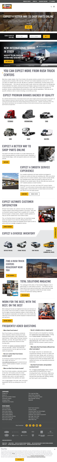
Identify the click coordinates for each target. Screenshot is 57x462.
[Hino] (33, 433)
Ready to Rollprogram (39, 369)
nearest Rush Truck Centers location (40, 334)
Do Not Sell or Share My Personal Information (22, 443)
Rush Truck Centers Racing (8, 416)
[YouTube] (37, 425)
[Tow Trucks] (35, 244)
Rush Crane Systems (7, 411)
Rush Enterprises (6, 408)
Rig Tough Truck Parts (34, 416)
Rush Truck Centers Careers (9, 396)
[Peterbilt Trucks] (10, 114)
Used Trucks (18, 65)
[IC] (33, 436)
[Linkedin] (33, 425)
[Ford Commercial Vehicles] (47, 114)
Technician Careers (6, 398)
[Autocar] (6, 436)
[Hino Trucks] (10, 131)
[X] (40, 425)
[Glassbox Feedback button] (55, 232)
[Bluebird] (15, 436)
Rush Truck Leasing (7, 419)
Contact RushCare (8, 226)
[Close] (54, 449)
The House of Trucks (33, 418)
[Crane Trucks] (22, 244)
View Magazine (25, 295)
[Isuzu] (41, 433)
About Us (4, 395)
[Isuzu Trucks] (28, 131)
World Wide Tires (32, 419)
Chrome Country (32, 409)
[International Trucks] (28, 114)
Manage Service (34, 194)
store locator (9, 380)
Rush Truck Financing (7, 418)
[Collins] (41, 436)
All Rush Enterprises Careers (35, 396)
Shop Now (28, 27)
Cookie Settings (11, 443)
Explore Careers (7, 320)
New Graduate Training (34, 398)
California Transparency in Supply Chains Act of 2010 (17, 444)
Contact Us (35, 1)
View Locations (12, 276)
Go (47, 37)
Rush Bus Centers (6, 409)
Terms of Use (4, 444)
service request (36, 336)
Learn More (24, 194)
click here (13, 453)
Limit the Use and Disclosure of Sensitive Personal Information (42, 443)
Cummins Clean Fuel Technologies (37, 411)
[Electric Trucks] (47, 131)
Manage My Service (27, 1)
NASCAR (31, 400)
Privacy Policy (4, 443)
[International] (15, 433)
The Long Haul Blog (33, 393)
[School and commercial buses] (49, 244)
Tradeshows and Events (7, 401)
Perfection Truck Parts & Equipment (37, 414)
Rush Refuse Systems (7, 413)
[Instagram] (30, 425)
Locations (53, 1)
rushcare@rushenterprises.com (9, 362)
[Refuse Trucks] (8, 244)
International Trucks (44, 65)
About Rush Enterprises (34, 395)
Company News (6, 400)
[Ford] (24, 433)
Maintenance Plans (7, 65)
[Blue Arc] (50, 433)
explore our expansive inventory (17, 346)
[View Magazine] (10, 288)
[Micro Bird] (24, 436)
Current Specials (31, 65)
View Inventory (8, 61)
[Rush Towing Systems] (50, 436)
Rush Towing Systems (7, 414)
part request (45, 336)
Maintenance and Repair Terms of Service (34, 444)
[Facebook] (27, 425)
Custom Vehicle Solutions (35, 413)
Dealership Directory (43, 1)
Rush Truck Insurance (34, 408)
